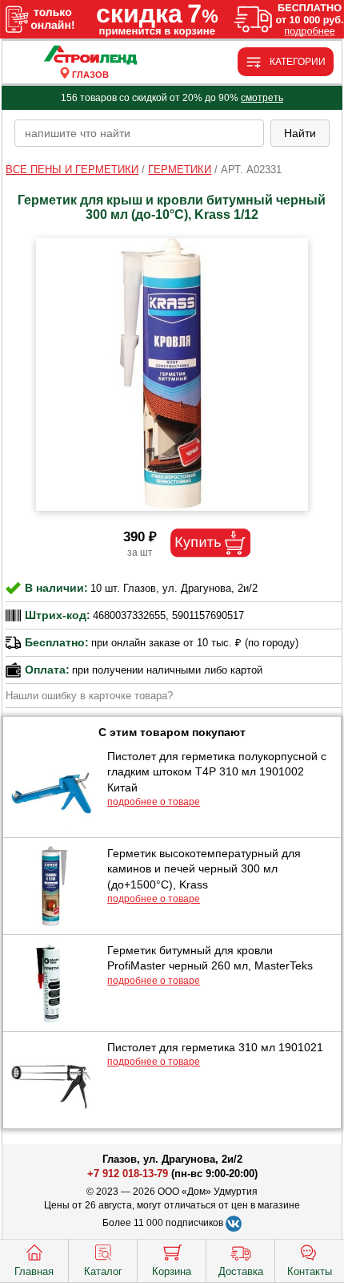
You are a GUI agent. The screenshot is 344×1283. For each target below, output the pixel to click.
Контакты (309, 1271)
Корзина (171, 1271)
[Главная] (90, 56)
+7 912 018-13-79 (127, 1174)
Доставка (240, 1271)
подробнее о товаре (153, 801)
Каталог (103, 1271)
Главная (34, 1271)
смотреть (262, 97)
